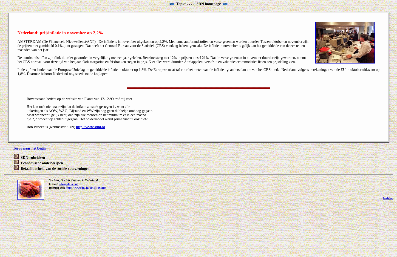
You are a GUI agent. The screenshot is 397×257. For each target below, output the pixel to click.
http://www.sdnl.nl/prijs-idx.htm (86, 187)
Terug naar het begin (29, 148)
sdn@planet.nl (68, 184)
